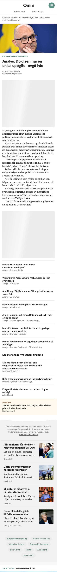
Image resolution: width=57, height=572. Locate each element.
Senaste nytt (38, 11)
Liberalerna (15, 549)
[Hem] (28, 5)
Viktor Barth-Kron (16, 544)
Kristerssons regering (15, 56)
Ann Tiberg (42, 549)
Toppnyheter (19, 11)
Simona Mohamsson (39, 544)
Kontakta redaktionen (28, 434)
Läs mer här (15, 20)
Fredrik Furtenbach (41, 538)
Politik (28, 549)
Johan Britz (28, 555)
